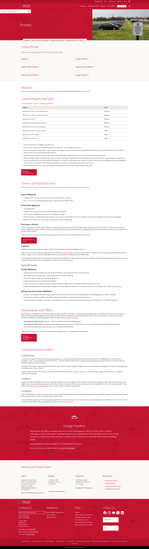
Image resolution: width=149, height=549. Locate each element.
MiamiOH (27, 40)
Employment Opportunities (83, 517)
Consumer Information (37, 541)
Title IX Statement (71, 541)
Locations (111, 1)
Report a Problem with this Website (119, 541)
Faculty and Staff (81, 59)
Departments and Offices (84, 67)
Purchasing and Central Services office (40, 386)
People (77, 512)
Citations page (68, 260)
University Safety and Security (84, 522)
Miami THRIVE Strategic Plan (55, 512)
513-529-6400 (30, 534)
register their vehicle (71, 318)
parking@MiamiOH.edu (28, 488)
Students (24, 59)
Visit (105, 1)
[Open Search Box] (129, 1)
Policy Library (74, 543)
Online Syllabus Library (82, 520)
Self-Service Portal (111, 480)
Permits (81, 40)
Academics (83, 6)
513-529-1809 (31, 529)
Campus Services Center (10, 11)
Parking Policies (110, 483)
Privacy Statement (61, 541)
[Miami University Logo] (24, 6)
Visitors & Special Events (29, 67)
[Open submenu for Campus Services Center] (29, 11)
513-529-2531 (34, 532)
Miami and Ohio (51, 517)
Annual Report (51, 515)
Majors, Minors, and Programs (83, 515)
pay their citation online (65, 253)
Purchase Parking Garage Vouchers (28, 337)
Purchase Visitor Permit (28, 240)
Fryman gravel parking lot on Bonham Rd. (58, 359)
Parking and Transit (72, 40)
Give (125, 1)
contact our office (46, 327)
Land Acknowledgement (49, 541)
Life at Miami (111, 6)
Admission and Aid (93, 6)
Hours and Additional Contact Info (32, 493)
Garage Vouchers (82, 75)
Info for (119, 1)
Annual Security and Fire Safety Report (100, 541)
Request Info (98, 1)
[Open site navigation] (129, 6)
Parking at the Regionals (56, 491)
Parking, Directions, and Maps (84, 525)
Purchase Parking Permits (28, 172)
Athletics (103, 6)
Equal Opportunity (26, 541)
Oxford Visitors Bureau (112, 489)
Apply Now (121, 6)
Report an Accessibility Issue (83, 541)
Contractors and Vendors (29, 75)
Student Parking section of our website (39, 91)
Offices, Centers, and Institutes (40, 40)
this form (71, 448)
